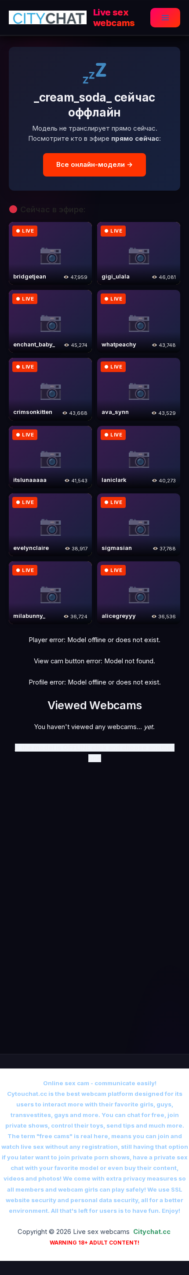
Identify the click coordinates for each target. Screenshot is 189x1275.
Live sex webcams (114, 17)
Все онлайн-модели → (94, 164)
